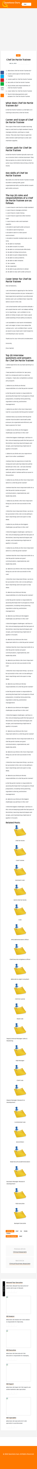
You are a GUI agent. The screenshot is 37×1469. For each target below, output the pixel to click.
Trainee (8, 1233)
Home (14, 11)
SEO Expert (10, 1384)
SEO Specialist (11, 1418)
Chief (18, 55)
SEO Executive (11, 1350)
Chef (17, 1231)
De (21, 1231)
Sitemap (15, 15)
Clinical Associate (20, 1252)
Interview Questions (19, 19)
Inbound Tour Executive (14, 1283)
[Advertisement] (18, 28)
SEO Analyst (10, 1316)
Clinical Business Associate (19, 1264)
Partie (25, 1231)
